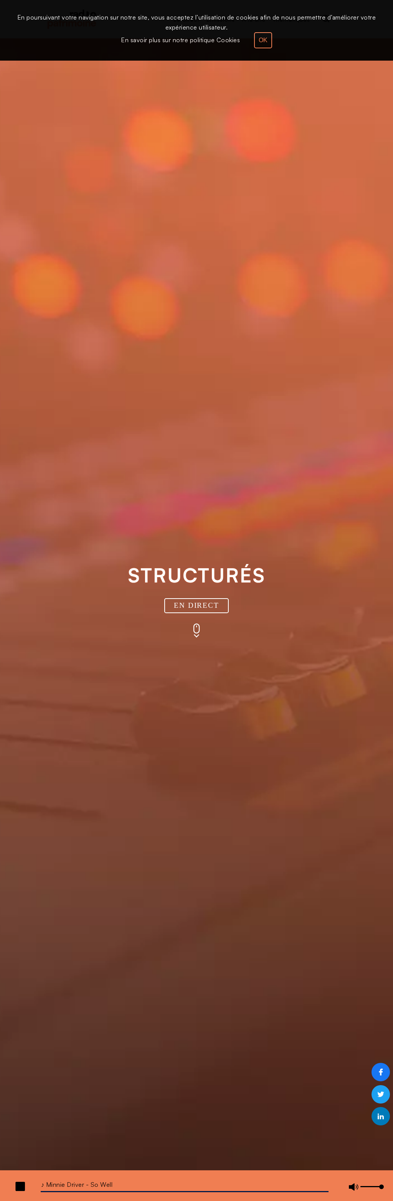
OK (263, 40)
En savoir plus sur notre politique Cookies (180, 40)
